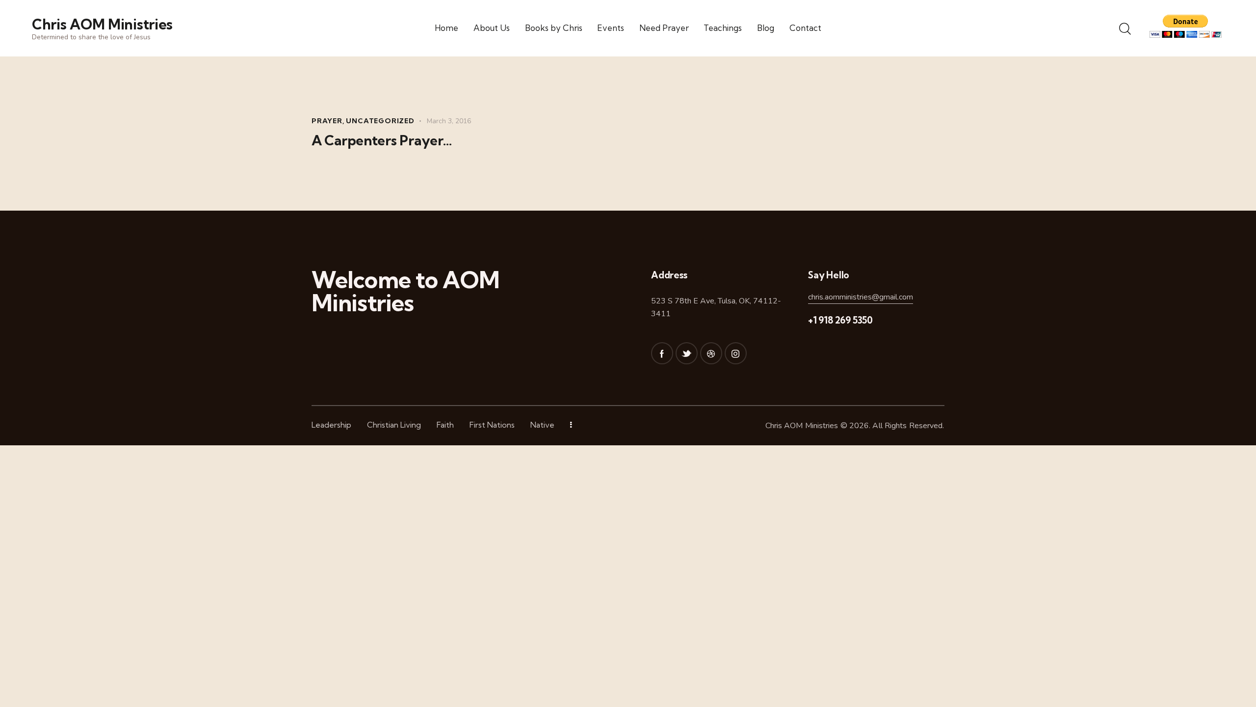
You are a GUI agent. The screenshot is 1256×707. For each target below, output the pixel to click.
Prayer (327, 120)
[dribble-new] (711, 353)
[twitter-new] (687, 353)
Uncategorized (380, 120)
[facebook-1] (662, 353)
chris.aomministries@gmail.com (860, 297)
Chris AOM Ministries (801, 425)
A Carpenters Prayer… (382, 140)
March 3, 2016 (449, 121)
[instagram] (736, 353)
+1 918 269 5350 (840, 320)
